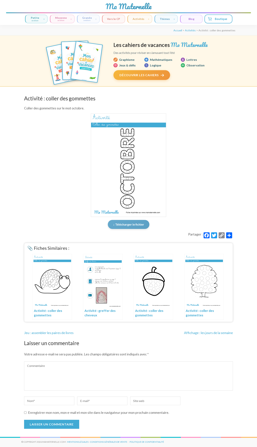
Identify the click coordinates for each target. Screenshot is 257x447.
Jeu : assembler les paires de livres (49, 333)
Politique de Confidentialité (147, 441)
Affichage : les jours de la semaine (208, 333)
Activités (138, 18)
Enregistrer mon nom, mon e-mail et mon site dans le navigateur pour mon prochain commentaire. (98, 412)
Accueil (177, 30)
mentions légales (77, 441)
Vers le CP (113, 18)
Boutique (221, 18)
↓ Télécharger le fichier (128, 224)
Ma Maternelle (128, 6)
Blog (191, 18)
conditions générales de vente (108, 441)
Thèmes (165, 18)
